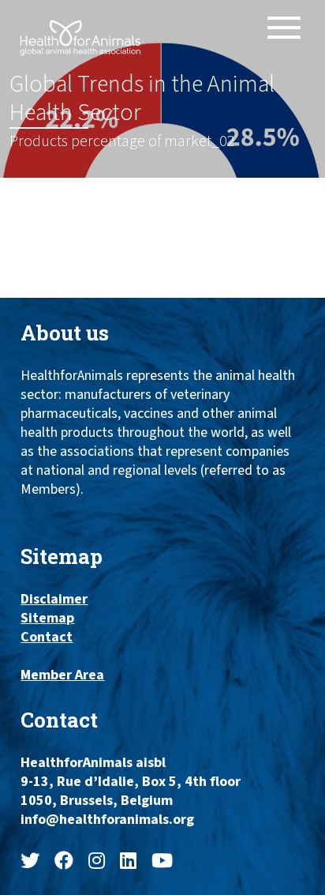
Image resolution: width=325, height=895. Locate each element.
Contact (47, 637)
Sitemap (47, 618)
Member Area (62, 675)
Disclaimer (54, 599)
